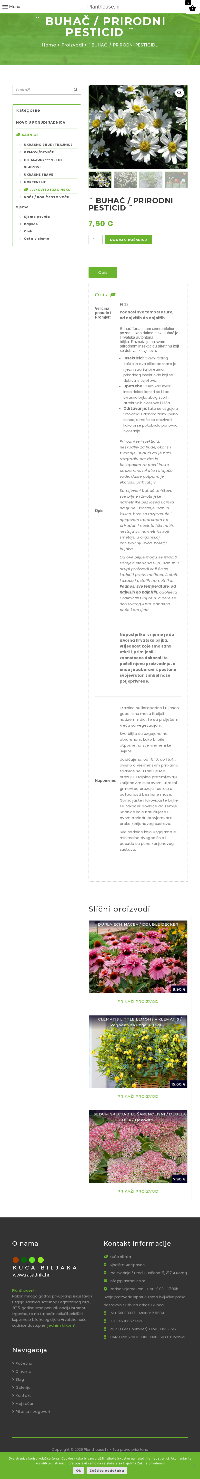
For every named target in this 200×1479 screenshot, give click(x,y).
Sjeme (22, 207)
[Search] (75, 90)
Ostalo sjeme (36, 238)
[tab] (103, 272)
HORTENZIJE (35, 182)
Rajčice (31, 224)
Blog (20, 1379)
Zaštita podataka (107, 1470)
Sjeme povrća (37, 216)
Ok (78, 1470)
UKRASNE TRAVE (38, 174)
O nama (23, 1371)
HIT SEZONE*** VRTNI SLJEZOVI (43, 163)
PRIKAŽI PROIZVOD (138, 1001)
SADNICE (30, 134)
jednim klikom (61, 1325)
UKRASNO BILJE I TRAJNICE (48, 144)
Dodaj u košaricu (128, 240)
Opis (103, 272)
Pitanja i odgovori (33, 1411)
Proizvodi (72, 45)
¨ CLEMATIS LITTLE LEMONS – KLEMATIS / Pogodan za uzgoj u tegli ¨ (138, 1022)
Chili (28, 231)
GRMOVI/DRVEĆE (39, 152)
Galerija (23, 1387)
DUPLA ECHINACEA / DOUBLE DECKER (138, 924)
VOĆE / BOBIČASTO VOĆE (46, 197)
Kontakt (23, 1395)
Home (49, 45)
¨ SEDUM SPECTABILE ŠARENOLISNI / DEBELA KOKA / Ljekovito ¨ (138, 1117)
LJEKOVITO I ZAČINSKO (50, 189)
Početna (24, 1363)
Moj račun (25, 1403)
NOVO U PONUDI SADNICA (40, 122)
